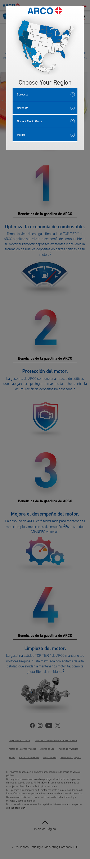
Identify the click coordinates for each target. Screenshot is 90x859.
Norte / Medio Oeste (29, 121)
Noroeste (22, 108)
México (21, 134)
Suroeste (22, 94)
